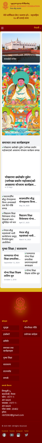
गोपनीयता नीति (30, 327)
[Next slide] (35, 48)
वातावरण (7, 364)
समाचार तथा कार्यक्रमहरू (8, 350)
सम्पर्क (6, 378)
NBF (9, 426)
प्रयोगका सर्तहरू (30, 334)
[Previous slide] (6, 48)
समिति (6, 341)
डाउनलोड (7, 371)
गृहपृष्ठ (5, 327)
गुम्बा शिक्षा (7, 357)
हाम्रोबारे (6, 334)
